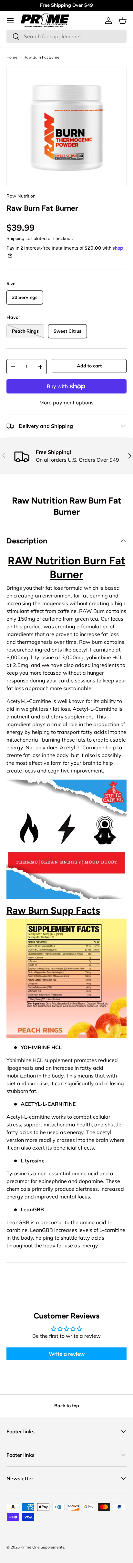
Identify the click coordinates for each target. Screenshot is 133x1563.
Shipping (15, 238)
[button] (123, 21)
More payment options (66, 402)
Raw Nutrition (21, 196)
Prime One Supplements (42, 1547)
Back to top (66, 1406)
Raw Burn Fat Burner (42, 57)
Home (11, 57)
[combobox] (66, 36)
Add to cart (89, 366)
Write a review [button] (67, 1354)
